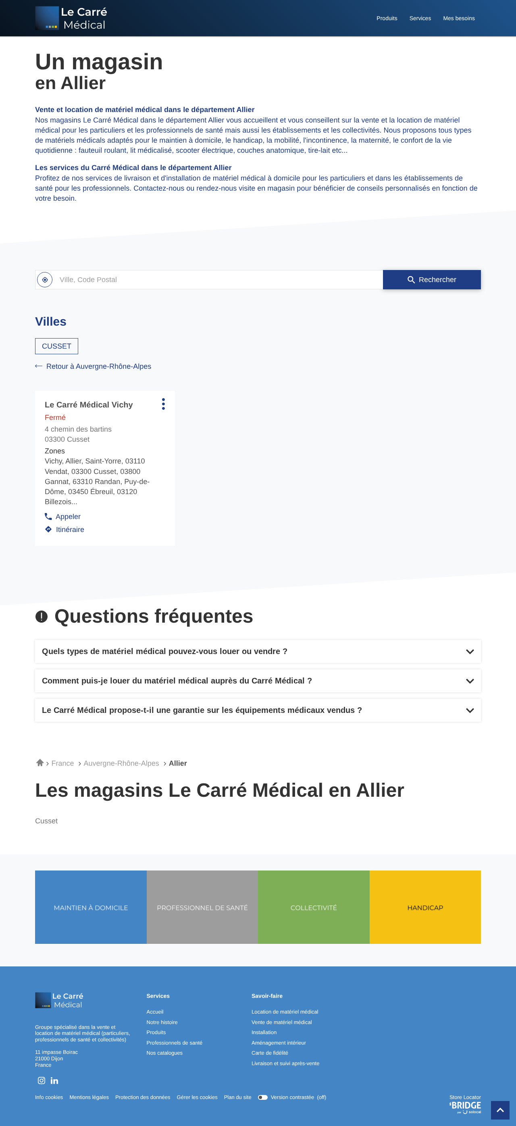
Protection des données (143, 1097)
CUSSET (56, 346)
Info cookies (49, 1097)
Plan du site (238, 1097)
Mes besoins (459, 18)
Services (420, 18)
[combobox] (209, 279)
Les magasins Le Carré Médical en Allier (219, 790)
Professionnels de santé (175, 1043)
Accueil (155, 1012)
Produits (387, 18)
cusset (46, 821)
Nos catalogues (165, 1053)
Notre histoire (162, 1022)
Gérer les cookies (197, 1097)
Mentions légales (89, 1097)
